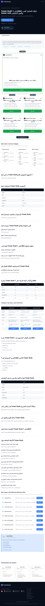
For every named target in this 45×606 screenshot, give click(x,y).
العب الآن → (22, 90)
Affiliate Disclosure (30, 593)
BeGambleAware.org (30, 139)
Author (42, 1)
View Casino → (12, 153)
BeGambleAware (16, 591)
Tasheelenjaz (6, 1)
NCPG (22, 591)
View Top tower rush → (7, 20)
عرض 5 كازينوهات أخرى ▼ (22, 137)
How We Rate (29, 595)
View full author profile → (8, 549)
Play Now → (14, 328)
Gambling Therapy (7, 591)
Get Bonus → (39, 497)
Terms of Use (29, 592)
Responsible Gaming (30, 596)
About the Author (29, 598)
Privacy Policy (29, 590)
